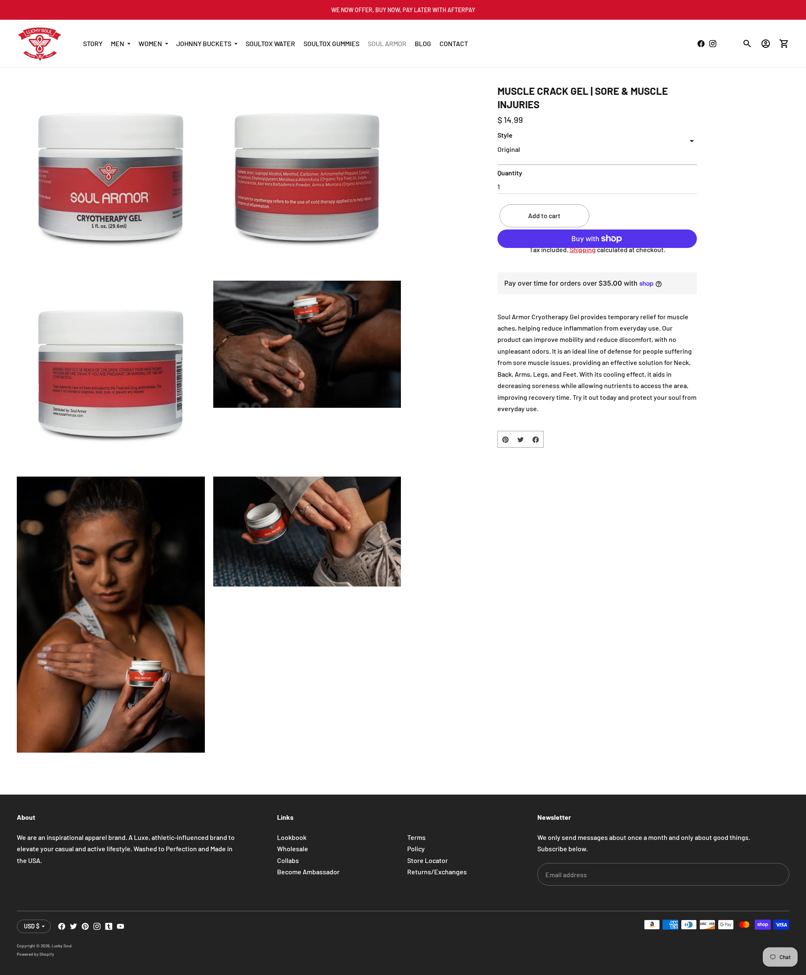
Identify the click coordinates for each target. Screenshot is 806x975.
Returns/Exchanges (437, 872)
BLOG (423, 43)
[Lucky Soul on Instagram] (97, 926)
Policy (416, 848)
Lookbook (291, 837)
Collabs (288, 860)
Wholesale (292, 848)
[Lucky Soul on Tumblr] (109, 926)
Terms (416, 837)
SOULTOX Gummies (331, 43)
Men (117, 43)
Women (150, 43)
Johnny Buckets (203, 43)
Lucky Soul (61, 945)
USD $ (31, 926)
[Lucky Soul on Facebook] (62, 926)
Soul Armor (387, 43)
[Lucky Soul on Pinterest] (85, 926)
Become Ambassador (308, 872)
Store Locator (427, 860)
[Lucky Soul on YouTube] (120, 926)
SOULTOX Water (270, 43)
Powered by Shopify (35, 954)
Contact (454, 43)
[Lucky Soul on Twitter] (73, 926)
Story (92, 43)
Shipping (583, 250)
